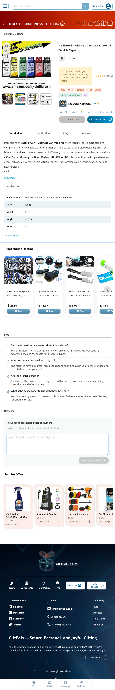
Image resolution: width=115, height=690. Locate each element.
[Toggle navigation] (5, 6)
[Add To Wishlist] (28, 279)
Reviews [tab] (86, 133)
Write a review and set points (24, 428)
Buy (20, 311)
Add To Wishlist (97, 119)
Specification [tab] (42, 133)
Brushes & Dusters (13, 33)
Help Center (99, 618)
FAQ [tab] (65, 133)
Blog (95, 606)
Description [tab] (15, 133)
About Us (98, 624)
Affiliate (97, 612)
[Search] (85, 6)
